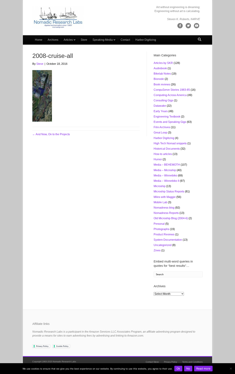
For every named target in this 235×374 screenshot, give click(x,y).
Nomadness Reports (166, 212)
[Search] (199, 39)
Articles (68, 39)
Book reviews (162, 84)
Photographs (161, 229)
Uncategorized (163, 245)
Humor (158, 159)
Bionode (159, 78)
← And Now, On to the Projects (51, 134)
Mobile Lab (160, 202)
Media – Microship (165, 170)
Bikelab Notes (162, 73)
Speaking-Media (103, 39)
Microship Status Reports (169, 191)
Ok (178, 368)
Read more (203, 368)
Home (38, 39)
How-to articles (163, 154)
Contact (125, 39)
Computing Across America (170, 95)
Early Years (161, 111)
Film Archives (162, 127)
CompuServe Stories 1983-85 (172, 89)
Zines (157, 250)
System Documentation (168, 239)
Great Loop (160, 132)
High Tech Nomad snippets (170, 143)
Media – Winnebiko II (166, 180)
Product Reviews (164, 234)
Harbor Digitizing (145, 39)
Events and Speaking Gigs (170, 121)
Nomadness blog (164, 207)
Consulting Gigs (163, 100)
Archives (53, 39)
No (188, 368)
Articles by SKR (163, 63)
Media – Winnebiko (165, 175)
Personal (159, 223)
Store (84, 39)
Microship (159, 186)
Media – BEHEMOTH (167, 164)
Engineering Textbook (167, 116)
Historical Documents (167, 148)
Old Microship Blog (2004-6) (171, 218)
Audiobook (160, 68)
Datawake (160, 105)
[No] (230, 368)
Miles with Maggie (165, 197)
